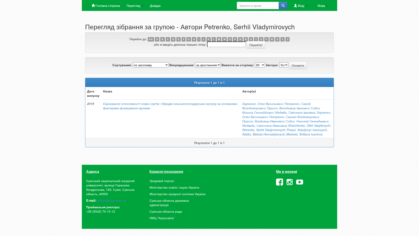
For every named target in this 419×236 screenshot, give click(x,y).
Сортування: (122, 65)
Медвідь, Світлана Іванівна (295, 112)
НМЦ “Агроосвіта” (162, 218)
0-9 (151, 39)
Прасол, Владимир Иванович (263, 121)
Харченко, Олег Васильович (262, 103)
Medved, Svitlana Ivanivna (304, 134)
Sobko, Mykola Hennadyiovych (263, 134)
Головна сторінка (107, 5)
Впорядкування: (181, 65)
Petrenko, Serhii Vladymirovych (263, 130)
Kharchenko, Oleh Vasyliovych (309, 125)
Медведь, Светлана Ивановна (264, 125)
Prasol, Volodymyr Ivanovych (306, 130)
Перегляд (134, 5)
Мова (321, 5)
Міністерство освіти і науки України (174, 187)
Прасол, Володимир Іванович (288, 108)
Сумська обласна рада (165, 211)
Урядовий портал (161, 181)
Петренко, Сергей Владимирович (294, 117)
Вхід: (301, 5)
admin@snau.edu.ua (111, 200)
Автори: (272, 65)
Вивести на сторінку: (238, 65)
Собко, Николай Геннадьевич (307, 121)
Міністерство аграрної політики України (177, 194)
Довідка (155, 5)
